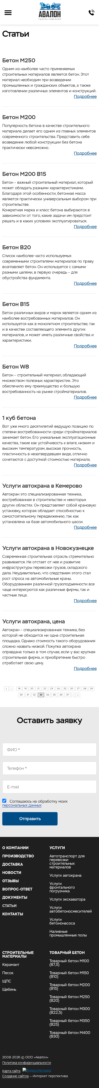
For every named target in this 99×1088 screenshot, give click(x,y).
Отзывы (10, 881)
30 (21, 694)
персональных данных (21, 805)
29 (91, 688)
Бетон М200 (18, 117)
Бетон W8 (15, 366)
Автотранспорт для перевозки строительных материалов (67, 861)
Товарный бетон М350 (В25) (70, 1022)
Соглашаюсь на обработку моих (34, 803)
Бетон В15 (15, 304)
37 (67, 694)
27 (78, 688)
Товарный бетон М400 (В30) (70, 1034)
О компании (15, 848)
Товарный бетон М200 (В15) (70, 987)
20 (31, 688)
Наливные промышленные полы (68, 933)
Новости (11, 873)
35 (54, 694)
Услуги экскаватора (67, 899)
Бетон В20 (16, 247)
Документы (14, 897)
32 (34, 694)
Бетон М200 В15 (24, 174)
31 (28, 694)
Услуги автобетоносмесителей (68, 909)
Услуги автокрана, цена (33, 621)
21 (38, 688)
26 (71, 688)
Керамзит (10, 965)
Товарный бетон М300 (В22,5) (70, 1010)
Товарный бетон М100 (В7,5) (69, 963)
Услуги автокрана (66, 875)
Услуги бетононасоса (62, 921)
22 (45, 688)
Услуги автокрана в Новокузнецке (48, 548)
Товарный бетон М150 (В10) (69, 975)
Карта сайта (11, 1071)
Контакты (12, 914)
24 (58, 688)
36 (61, 694)
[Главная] (50, 11)
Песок (7, 973)
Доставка (12, 864)
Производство (18, 856)
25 (65, 688)
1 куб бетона (19, 417)
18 (19, 688)
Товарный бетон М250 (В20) (70, 998)
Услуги (57, 848)
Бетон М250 (18, 60)
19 (25, 688)
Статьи (9, 906)
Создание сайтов (15, 1076)
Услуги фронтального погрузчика (62, 887)
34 (47, 694)
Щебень (9, 989)
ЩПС (6, 981)
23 (51, 688)
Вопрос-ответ (17, 889)
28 (84, 688)
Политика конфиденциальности (26, 1063)
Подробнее (85, 96)
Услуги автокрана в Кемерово (42, 485)
